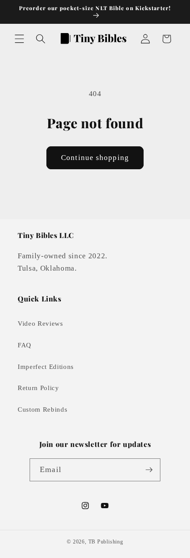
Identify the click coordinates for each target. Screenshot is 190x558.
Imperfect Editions (46, 366)
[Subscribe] (149, 469)
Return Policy (38, 387)
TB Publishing (105, 542)
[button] (19, 38)
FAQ (24, 345)
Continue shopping (95, 157)
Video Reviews (40, 323)
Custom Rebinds (42, 409)
